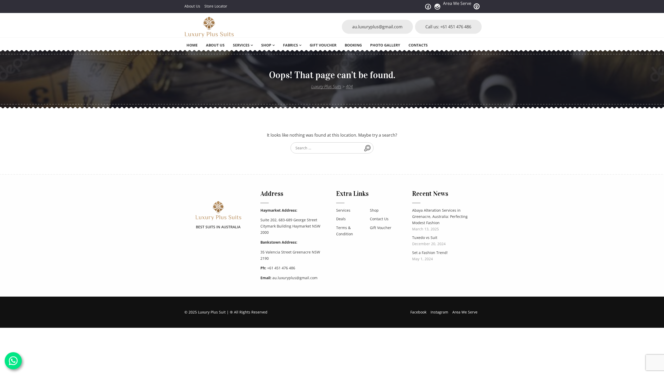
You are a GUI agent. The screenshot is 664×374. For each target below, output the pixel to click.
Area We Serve (457, 3)
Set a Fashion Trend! (430, 252)
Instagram (439, 312)
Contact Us (379, 218)
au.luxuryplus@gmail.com (377, 27)
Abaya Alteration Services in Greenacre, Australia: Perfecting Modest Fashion (440, 216)
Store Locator (215, 6)
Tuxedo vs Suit (424, 237)
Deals (341, 218)
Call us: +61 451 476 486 (448, 27)
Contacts (418, 45)
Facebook (418, 312)
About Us (192, 6)
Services (241, 45)
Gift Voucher (323, 45)
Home (192, 45)
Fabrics (290, 45)
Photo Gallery (385, 45)
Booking (353, 45)
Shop (266, 45)
